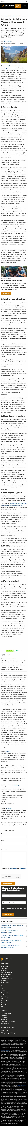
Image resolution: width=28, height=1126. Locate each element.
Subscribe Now (8, 914)
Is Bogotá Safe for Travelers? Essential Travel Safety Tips (12, 926)
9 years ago (13, 659)
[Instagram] (11, 1033)
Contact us (4, 1019)
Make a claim (4, 1015)
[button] (25, 6)
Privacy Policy (13, 868)
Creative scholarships (6, 978)
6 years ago (8, 673)
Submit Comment (7, 883)
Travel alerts (4, 970)
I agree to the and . (14, 868)
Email (2, 840)
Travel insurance (5, 966)
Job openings (4, 998)
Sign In (13, 1027)
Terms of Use (23, 868)
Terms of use (4, 1005)
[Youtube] (8, 1033)
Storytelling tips (5, 980)
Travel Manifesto (5, 992)
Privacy (3, 1007)
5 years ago (8, 808)
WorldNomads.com (5, 1050)
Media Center (4, 994)
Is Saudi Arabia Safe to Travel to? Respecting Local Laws (10, 946)
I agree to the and (15, 909)
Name (3, 833)
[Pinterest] (15, 1033)
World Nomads (8, 6)
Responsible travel (6, 974)
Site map (3, 1003)
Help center (4, 1017)
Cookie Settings (5, 1023)
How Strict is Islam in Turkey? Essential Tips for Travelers (12, 936)
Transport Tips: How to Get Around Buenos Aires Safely (11, 941)
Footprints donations (6, 972)
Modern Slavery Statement (8, 1021)
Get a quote (18, 6)
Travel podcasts (5, 982)
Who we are (4, 988)
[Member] (26, 1)
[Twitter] (2, 1033)
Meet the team (5, 990)
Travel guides (4, 976)
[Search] (23, 1)
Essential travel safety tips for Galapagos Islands (9, 931)
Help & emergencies (6, 1013)
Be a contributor (5, 1000)
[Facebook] (5, 1033)
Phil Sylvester (7, 41)
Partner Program (5, 996)
